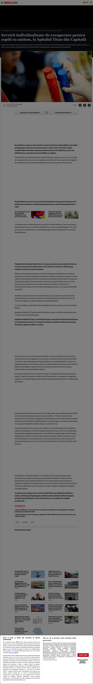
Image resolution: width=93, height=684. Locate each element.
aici (25, 669)
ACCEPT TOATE (83, 655)
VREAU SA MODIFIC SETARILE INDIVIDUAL (82, 661)
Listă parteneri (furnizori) (50, 659)
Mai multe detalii (13, 652)
